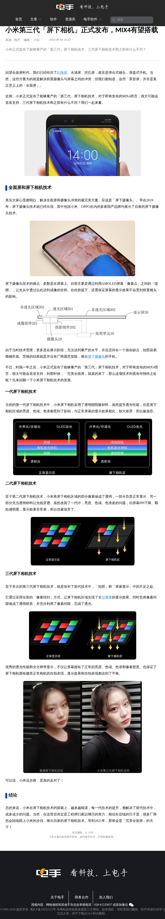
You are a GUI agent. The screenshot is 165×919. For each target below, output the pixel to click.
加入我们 (106, 897)
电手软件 (91, 19)
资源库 (70, 19)
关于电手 (57, 897)
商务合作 (82, 897)
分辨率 (107, 597)
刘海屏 (62, 72)
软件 (53, 19)
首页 (18, 19)
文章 (34, 19)
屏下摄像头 (96, 356)
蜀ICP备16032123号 (43, 909)
